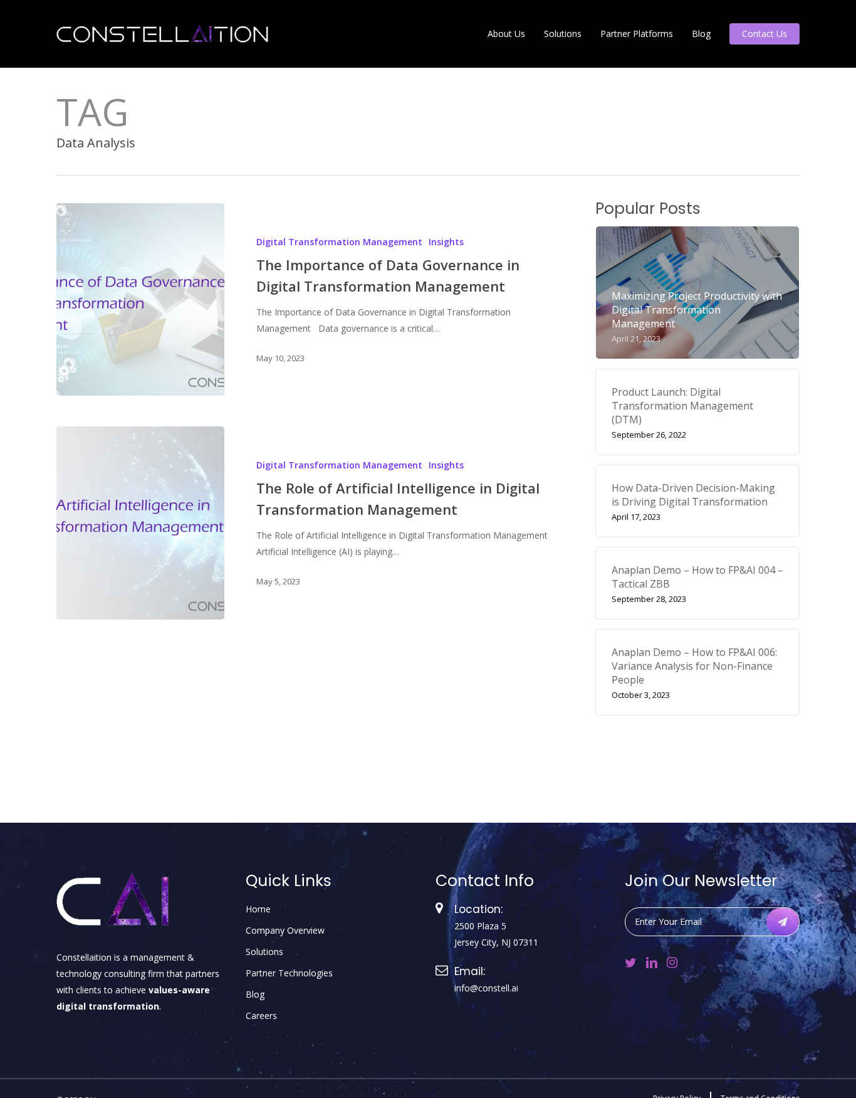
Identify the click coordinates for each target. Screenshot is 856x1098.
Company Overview (285, 930)
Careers (261, 1015)
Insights (446, 242)
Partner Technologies (289, 973)
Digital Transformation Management (339, 242)
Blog (255, 994)
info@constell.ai (486, 988)
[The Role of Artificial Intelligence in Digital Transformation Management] (140, 522)
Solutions (264, 952)
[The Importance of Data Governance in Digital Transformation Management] (140, 299)
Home (258, 909)
